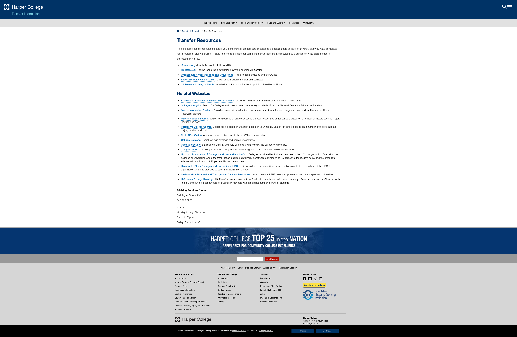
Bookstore (222, 282)
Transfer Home (210, 23)
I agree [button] (303, 331)
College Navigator (191, 105)
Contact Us (308, 23)
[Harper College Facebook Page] (304, 279)
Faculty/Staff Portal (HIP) (271, 290)
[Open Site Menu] (507, 6)
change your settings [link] (266, 331)
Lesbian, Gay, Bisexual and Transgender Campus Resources (215, 174)
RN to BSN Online (191, 135)
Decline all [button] (327, 331)
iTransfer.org (188, 65)
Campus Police (181, 286)
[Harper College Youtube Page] (310, 279)
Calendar (264, 282)
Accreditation (180, 278)
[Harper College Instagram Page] (315, 279)
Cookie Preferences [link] (183, 294)
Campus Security (191, 144)
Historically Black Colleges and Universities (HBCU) (210, 166)
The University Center (251, 23)
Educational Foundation (185, 298)
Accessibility (223, 278)
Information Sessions (226, 298)
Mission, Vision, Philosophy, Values (191, 301)
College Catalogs (190, 140)
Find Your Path (228, 23)
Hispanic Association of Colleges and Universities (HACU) (214, 154)
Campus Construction (227, 286)
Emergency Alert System (271, 286)
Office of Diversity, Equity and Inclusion (192, 305)
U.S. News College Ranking (197, 179)
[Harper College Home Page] (178, 31)
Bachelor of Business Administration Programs (207, 100)
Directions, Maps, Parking (229, 294)
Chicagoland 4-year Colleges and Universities (207, 74)
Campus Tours (189, 149)
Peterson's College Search (196, 126)
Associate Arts (269, 268)
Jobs (262, 294)
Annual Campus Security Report (189, 282)
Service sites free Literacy (249, 268)
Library (220, 301)
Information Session (288, 268)
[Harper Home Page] (193, 319)
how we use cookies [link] (239, 331)
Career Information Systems (196, 110)
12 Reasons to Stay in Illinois (198, 84)
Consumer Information (185, 290)
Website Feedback (268, 301)
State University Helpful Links (197, 79)
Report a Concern (183, 309)
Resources (294, 23)
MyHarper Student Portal (271, 298)
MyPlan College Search (194, 118)
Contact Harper (224, 290)
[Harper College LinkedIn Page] (320, 279)
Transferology (188, 70)
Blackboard (265, 278)
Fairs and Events (275, 23)
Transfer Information (26, 14)
